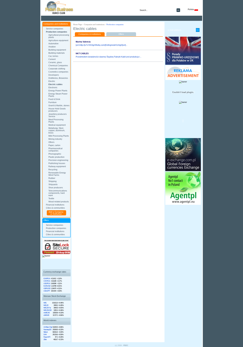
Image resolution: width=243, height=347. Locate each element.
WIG (45, 303)
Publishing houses (56, 163)
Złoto (45, 339)
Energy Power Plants (57, 91)
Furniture (52, 102)
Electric (51, 81)
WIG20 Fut (47, 308)
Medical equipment (57, 125)
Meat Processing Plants (55, 120)
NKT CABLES (82, 53)
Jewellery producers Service (57, 115)
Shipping (52, 181)
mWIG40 (46, 313)
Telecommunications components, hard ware (57, 193)
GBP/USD (46, 288)
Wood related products (58, 202)
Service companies (54, 29)
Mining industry (55, 139)
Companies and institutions (94, 24)
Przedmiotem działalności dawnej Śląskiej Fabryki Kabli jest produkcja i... (108, 57)
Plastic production (56, 157)
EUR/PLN (46, 278)
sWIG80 (46, 315)
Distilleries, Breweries (58, 78)
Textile (51, 198)
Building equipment (57, 50)
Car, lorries (53, 56)
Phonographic (54, 154)
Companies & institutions (90, 34)
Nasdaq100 (47, 329)
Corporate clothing (56, 69)
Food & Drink (54, 99)
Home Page (77, 24)
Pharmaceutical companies (55, 149)
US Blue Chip (47, 327)
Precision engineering (58, 160)
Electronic (52, 87)
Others (51, 142)
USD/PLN (46, 283)
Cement (52, 59)
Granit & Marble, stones (58, 105)
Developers (53, 75)
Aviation (52, 47)
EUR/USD (46, 286)
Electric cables (55, 84)
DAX (45, 334)
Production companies (56, 32)
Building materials (56, 53)
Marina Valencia (83, 42)
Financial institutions (55, 205)
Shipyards (53, 184)
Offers (121, 34)
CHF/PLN (46, 281)
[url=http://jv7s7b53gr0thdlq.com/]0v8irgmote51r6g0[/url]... (101, 45)
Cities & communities (55, 208)
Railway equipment (57, 166)
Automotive (53, 43)
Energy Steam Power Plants (57, 95)
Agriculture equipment (58, 40)
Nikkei (45, 332)
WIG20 (45, 305)
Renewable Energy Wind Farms (57, 174)
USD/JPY (46, 291)
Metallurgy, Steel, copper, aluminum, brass (56, 130)
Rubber (51, 178)
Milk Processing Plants (58, 136)
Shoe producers (55, 187)
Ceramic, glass (55, 62)
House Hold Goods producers (57, 110)
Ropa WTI (46, 337)
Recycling (52, 169)
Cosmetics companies (58, 72)
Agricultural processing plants (58, 36)
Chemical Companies (58, 65)
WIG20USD (47, 310)
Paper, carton (54, 145)
